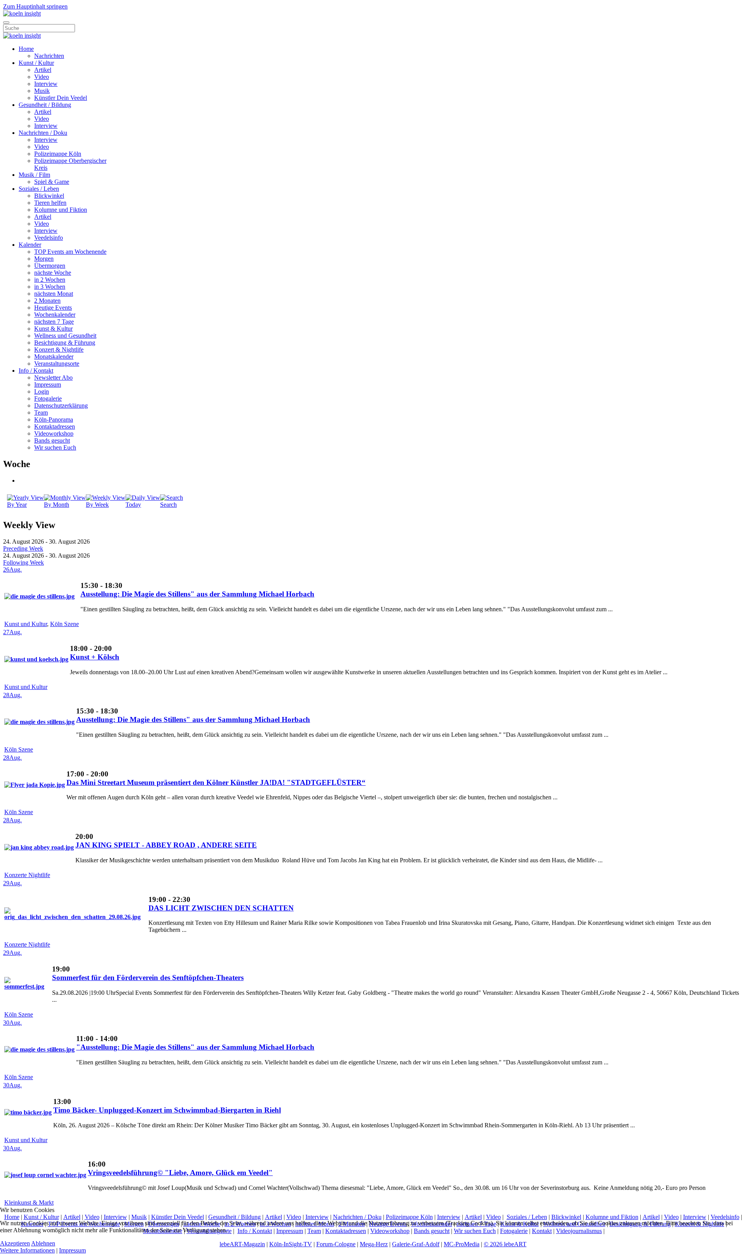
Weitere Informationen (27, 1250)
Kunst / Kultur (36, 62)
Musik (42, 90)
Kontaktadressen (54, 426)
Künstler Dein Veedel (60, 97)
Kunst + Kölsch (94, 657)
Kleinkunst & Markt (29, 1202)
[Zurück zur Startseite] (22, 13)
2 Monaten (47, 300)
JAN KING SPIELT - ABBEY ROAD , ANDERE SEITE (166, 845)
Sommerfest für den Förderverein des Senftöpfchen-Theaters (148, 977)
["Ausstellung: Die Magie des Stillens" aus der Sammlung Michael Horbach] (39, 1049)
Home (26, 48)
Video (41, 76)
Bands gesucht (52, 440)
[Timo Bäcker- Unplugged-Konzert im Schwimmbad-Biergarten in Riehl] (28, 1112)
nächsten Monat (53, 293)
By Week (97, 504)
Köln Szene (64, 624)
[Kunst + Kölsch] (36, 659)
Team (41, 412)
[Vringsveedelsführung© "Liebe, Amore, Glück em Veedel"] (45, 1175)
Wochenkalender (54, 314)
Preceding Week (23, 548)
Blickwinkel (49, 195)
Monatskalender (53, 356)
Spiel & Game (51, 181)
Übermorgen (49, 265)
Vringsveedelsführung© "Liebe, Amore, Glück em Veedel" (180, 1173)
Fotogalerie (48, 398)
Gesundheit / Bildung (45, 104)
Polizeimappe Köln (57, 153)
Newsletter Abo (53, 377)
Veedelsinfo (48, 237)
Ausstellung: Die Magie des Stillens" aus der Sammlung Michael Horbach (197, 594)
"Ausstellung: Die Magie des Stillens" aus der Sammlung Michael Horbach (195, 1047)
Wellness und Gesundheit (65, 335)
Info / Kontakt (36, 370)
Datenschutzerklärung (61, 405)
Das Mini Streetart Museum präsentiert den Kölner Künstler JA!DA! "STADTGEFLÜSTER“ (216, 782)
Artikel (42, 69)
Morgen (44, 258)
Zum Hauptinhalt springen (35, 6)
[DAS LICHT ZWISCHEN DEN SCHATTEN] (75, 917)
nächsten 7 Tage (54, 321)
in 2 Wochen (49, 279)
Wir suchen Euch (55, 447)
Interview (46, 83)
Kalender (30, 244)
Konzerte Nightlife (27, 875)
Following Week (23, 562)
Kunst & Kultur (53, 328)
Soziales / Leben (39, 188)
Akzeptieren (15, 1243)
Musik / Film (34, 174)
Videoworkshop (53, 433)
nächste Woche (52, 272)
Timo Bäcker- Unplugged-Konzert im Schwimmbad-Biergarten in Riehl (167, 1110)
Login (41, 391)
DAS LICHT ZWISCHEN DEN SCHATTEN (221, 908)
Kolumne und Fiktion (60, 209)
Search (168, 504)
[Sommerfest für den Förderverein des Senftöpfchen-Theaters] (27, 986)
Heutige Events (53, 307)
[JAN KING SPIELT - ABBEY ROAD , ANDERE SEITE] (39, 847)
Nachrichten (49, 55)
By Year (17, 504)
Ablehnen (43, 1243)
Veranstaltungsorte (56, 363)
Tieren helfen (50, 202)
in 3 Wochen (49, 286)
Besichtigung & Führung (64, 342)
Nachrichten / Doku (43, 132)
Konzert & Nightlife (59, 349)
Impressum (47, 384)
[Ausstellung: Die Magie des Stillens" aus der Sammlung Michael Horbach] (39, 596)
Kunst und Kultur (25, 624)
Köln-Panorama (53, 419)
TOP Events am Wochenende (70, 251)
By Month (56, 504)
